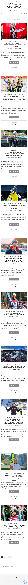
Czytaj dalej (14, 62)
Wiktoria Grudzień (17, 102)
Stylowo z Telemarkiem (17, 210)
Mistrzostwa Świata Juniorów (9, 149)
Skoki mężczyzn (16, 41)
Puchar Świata (6, 364)
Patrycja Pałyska (17, 157)
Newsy (10, 41)
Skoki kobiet (20, 149)
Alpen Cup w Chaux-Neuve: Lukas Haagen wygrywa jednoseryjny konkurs (14, 475)
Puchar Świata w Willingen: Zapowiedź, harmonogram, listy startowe (14, 368)
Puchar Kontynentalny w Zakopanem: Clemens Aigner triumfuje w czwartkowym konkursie (14, 99)
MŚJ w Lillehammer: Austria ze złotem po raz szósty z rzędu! (14, 207)
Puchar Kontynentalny (10, 94)
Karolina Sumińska (17, 371)
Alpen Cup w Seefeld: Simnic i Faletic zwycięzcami (14, 526)
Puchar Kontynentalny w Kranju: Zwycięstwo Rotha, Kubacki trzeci (14, 314)
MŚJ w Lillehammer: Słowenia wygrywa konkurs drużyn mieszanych (14, 154)
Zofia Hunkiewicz (17, 478)
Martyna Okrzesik (17, 48)
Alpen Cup (10, 523)
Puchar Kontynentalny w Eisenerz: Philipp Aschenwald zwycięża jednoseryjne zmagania (14, 422)
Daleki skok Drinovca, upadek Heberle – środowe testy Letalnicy (14, 45)
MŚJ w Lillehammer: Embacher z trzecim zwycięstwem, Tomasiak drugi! (14, 261)
